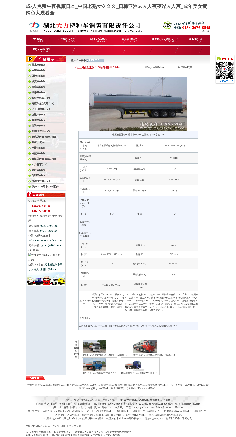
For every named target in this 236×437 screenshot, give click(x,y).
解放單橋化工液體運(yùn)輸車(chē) (99, 372)
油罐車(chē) (78, 411)
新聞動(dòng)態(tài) (163, 40)
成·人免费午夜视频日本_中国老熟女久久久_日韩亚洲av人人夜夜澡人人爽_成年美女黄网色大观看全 (78, 432)
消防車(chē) (59, 414)
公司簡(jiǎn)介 (66, 40)
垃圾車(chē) (73, 414)
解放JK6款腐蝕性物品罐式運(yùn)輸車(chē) (154, 355)
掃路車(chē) (117, 414)
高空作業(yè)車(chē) (136, 414)
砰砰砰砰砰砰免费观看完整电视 (72, 435)
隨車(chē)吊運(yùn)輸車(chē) (163, 414)
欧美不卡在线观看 (35, 435)
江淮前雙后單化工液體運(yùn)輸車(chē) (140, 372)
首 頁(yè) (38, 40)
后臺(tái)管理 (124, 407)
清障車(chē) (200, 411)
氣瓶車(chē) (195, 40)
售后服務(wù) (129, 40)
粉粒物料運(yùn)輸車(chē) (177, 411)
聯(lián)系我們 (41, 50)
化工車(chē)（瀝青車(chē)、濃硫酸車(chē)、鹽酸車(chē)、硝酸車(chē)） (124, 411)
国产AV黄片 (96, 435)
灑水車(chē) (64, 411)
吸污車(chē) (88, 414)
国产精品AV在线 (111, 435)
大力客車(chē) (140, 384)
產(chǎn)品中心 (98, 40)
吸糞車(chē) (102, 414)
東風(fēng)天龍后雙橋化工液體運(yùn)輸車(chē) (105, 355)
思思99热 (50, 435)
